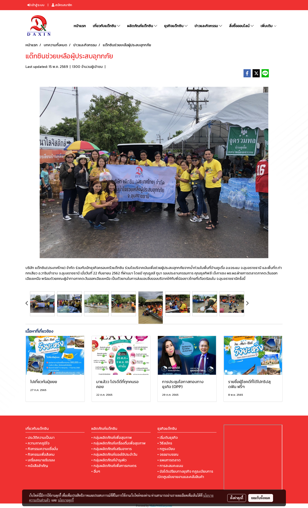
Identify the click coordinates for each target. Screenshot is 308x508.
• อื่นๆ (95, 471)
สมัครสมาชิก (63, 5)
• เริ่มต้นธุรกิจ (167, 437)
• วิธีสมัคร (164, 443)
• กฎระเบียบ (166, 448)
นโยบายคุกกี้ (66, 500)
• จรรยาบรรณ (167, 454)
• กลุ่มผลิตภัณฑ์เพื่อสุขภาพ (111, 437)
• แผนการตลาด (169, 460)
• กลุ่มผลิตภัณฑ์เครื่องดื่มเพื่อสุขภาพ (118, 443)
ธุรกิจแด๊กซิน (174, 25)
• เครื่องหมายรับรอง (40, 460)
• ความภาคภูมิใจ (37, 443)
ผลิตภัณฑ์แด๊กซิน (140, 25)
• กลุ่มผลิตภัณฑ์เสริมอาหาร (111, 448)
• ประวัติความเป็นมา (40, 437)
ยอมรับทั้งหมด (260, 498)
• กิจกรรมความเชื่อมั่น (41, 448)
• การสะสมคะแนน (170, 465)
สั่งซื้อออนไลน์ (240, 25)
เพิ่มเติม (267, 25)
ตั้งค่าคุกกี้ (236, 498)
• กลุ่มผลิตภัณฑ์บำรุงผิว (108, 460)
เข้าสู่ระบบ (37, 5)
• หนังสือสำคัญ (36, 465)
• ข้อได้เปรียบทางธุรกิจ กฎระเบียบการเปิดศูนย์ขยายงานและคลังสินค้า (185, 474)
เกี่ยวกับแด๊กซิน (105, 25)
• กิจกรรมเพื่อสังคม (40, 454)
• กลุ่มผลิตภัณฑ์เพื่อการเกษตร (113, 465)
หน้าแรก (80, 25)
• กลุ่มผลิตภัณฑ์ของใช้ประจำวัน (114, 454)
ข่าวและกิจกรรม (207, 25)
